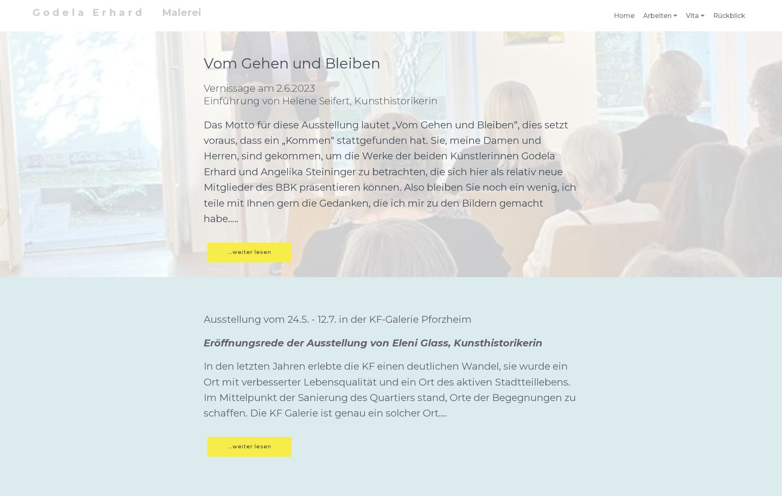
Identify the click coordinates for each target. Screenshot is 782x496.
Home (624, 16)
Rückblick (729, 16)
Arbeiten (657, 16)
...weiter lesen (249, 252)
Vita (692, 16)
